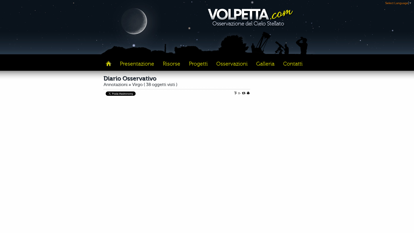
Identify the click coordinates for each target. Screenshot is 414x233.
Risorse (171, 64)
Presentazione (137, 64)
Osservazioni (232, 64)
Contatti (293, 64)
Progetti (198, 64)
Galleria (265, 64)
